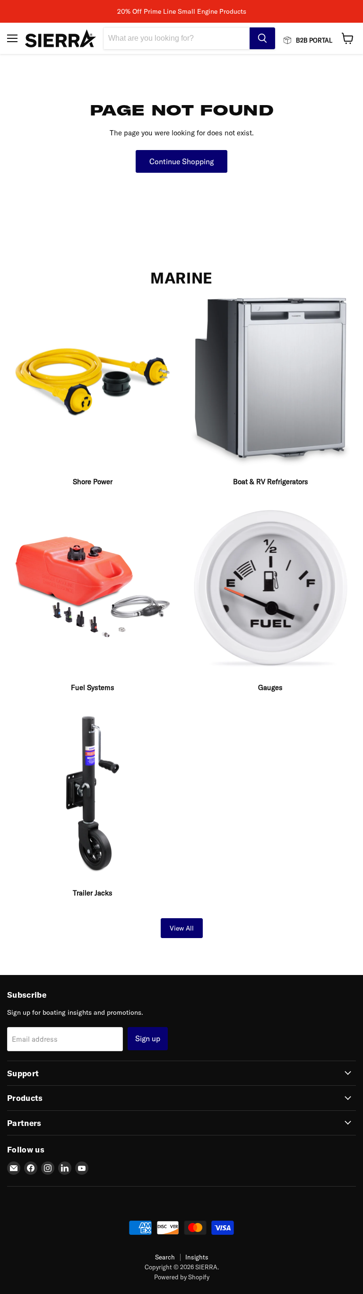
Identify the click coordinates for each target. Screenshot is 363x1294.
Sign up (147, 1038)
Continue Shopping (181, 161)
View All (182, 928)
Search (165, 1257)
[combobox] (177, 38)
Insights (196, 1257)
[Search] (262, 38)
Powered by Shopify (181, 1277)
